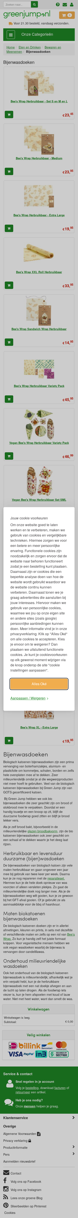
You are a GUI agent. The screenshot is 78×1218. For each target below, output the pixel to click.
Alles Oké (39, 683)
